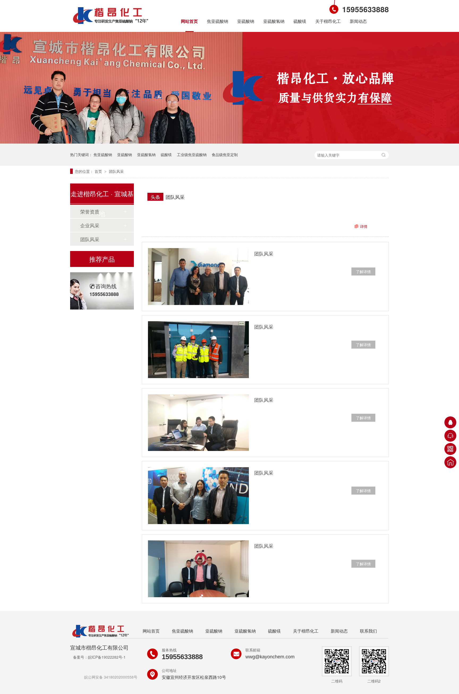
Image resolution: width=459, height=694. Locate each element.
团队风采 (116, 171)
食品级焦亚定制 (225, 154)
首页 (99, 171)
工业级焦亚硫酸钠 (192, 154)
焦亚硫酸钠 (217, 21)
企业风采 (89, 225)
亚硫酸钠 (245, 21)
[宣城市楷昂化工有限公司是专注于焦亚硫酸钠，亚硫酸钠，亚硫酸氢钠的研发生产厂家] (110, 24)
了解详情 (363, 271)
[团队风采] (198, 276)
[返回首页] (450, 462)
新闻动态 (358, 21)
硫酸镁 (300, 21)
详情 (363, 226)
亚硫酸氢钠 (273, 21)
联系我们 (368, 631)
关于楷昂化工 (328, 21)
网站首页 (189, 21)
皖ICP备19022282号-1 (107, 657)
